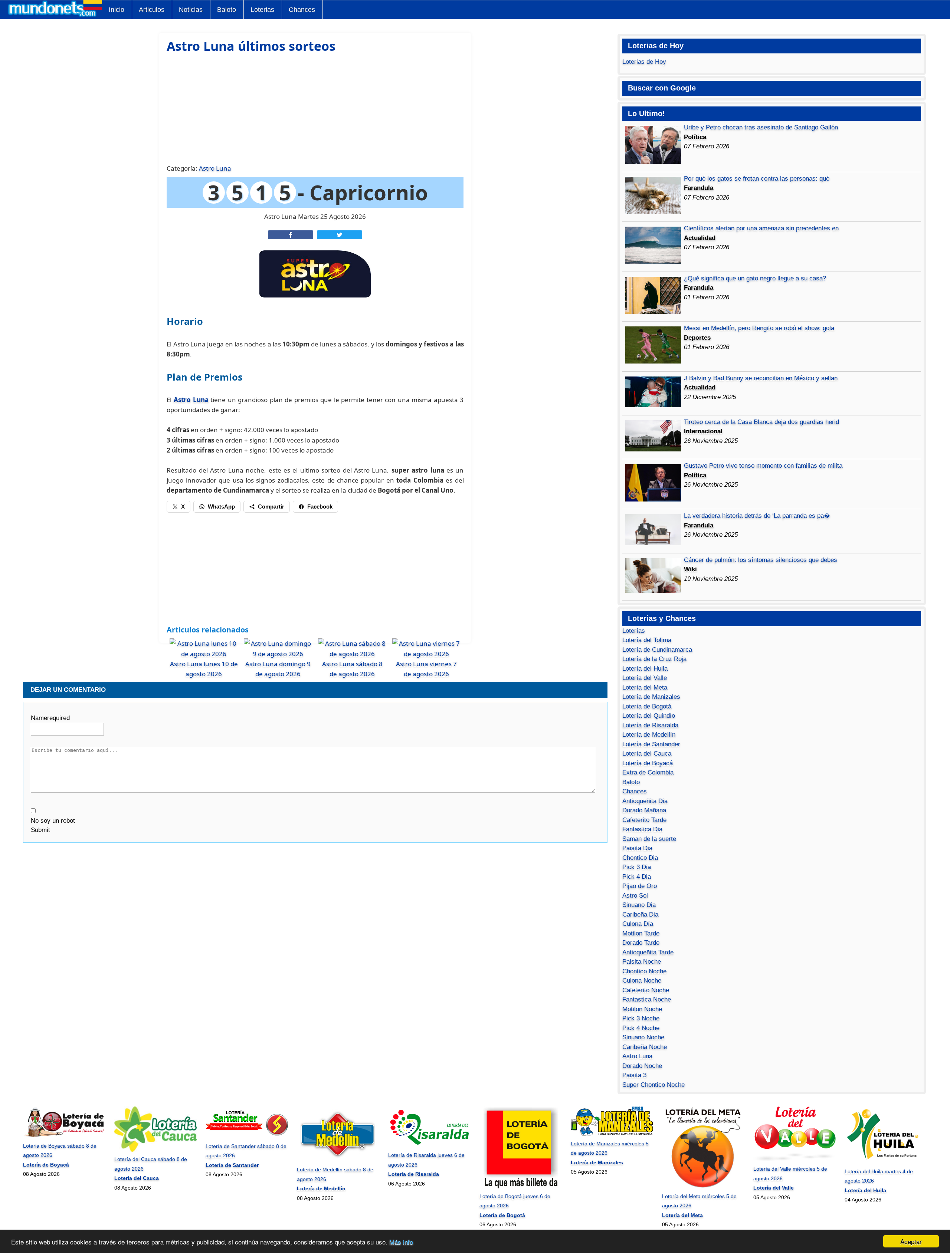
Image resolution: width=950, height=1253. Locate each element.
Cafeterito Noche (645, 990)
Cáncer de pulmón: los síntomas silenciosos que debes (760, 559)
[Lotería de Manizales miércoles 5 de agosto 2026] (612, 1134)
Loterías (633, 630)
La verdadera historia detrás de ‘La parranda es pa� (757, 515)
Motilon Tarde (640, 933)
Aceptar (911, 1241)
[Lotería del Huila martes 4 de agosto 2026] (886, 1162)
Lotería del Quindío (648, 715)
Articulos (151, 9)
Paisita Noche (641, 961)
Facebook (319, 506)
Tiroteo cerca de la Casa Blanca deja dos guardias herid (761, 421)
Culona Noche (641, 980)
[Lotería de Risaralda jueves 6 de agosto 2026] (429, 1146)
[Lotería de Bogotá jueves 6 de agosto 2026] (520, 1187)
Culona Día (637, 923)
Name (50, 717)
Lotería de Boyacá (647, 763)
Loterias (262, 9)
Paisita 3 (634, 1075)
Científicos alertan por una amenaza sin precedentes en (761, 228)
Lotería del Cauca (646, 753)
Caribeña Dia (640, 914)
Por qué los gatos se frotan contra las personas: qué (756, 178)
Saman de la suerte (649, 838)
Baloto (226, 9)
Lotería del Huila (645, 668)
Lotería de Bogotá (646, 706)
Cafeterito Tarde (644, 819)
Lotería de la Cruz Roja (654, 658)
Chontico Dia (640, 857)
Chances (302, 9)
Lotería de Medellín (648, 734)
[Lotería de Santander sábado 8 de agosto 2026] (247, 1136)
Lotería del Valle (644, 677)
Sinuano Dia (639, 904)
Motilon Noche (642, 1009)
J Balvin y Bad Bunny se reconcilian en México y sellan (761, 378)
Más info (401, 1241)
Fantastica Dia (642, 829)
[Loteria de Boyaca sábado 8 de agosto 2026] (64, 1136)
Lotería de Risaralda (650, 725)
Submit (40, 829)
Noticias (191, 9)
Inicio (116, 9)
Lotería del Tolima (646, 640)
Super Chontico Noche (653, 1084)
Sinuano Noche (643, 1037)
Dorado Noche (642, 1065)
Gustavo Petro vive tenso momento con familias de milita (763, 465)
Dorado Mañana (644, 810)
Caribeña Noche (644, 1046)
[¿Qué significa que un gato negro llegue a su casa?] (653, 311)
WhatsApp (221, 506)
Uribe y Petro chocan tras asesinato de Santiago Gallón (761, 127)
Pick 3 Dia (636, 867)
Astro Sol (635, 895)
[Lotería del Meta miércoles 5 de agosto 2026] (703, 1187)
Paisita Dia (637, 848)
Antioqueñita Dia (645, 801)
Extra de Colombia (648, 772)
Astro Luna (215, 168)
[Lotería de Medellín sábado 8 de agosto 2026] (338, 1160)
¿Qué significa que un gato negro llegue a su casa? (755, 278)
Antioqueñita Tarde (648, 952)
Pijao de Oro (639, 885)
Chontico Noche (644, 971)
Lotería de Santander (651, 744)
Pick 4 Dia (636, 876)
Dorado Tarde (640, 942)
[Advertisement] (315, 107)
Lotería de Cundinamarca (657, 649)
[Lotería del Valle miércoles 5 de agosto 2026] (794, 1159)
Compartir (271, 506)
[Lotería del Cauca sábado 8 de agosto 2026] (155, 1150)
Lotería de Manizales (651, 696)
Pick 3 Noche (640, 1018)
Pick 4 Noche (640, 1028)
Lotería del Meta (644, 687)
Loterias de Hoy (644, 61)
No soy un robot (53, 820)
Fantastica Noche (646, 999)
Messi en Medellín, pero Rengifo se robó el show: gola (759, 328)
